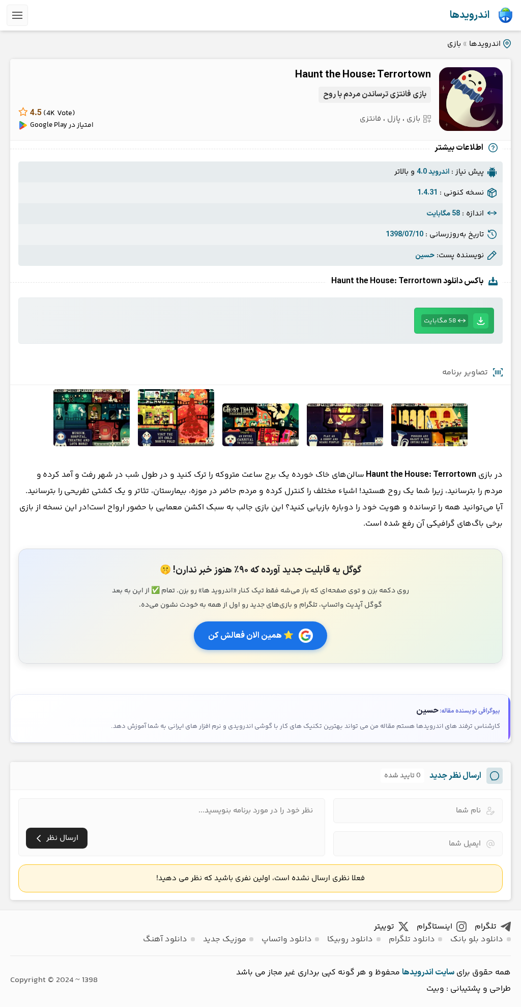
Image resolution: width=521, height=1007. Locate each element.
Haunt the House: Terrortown (363, 75)
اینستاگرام (434, 926)
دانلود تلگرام (412, 939)
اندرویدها (469, 15)
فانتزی (370, 119)
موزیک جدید (224, 939)
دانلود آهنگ (165, 939)
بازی (454, 44)
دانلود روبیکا (350, 939)
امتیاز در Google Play (62, 125)
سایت (444, 972)
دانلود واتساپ (287, 939)
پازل (393, 119)
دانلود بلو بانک (476, 939)
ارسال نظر (62, 838)
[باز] (17, 15)
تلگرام (486, 926)
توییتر (384, 926)
